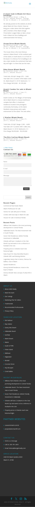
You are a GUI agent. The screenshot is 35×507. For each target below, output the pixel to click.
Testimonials (9, 304)
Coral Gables (9, 371)
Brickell (7, 360)
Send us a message (11, 441)
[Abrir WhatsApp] (30, 502)
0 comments (24, 20)
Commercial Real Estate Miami (13, 206)
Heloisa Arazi (12, 17)
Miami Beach (16, 18)
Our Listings (8, 296)
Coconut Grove (9, 364)
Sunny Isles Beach (10, 327)
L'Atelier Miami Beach (13, 117)
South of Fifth (9, 346)
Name (5, 161)
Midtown (7, 353)
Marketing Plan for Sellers (13, 300)
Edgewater (8, 357)
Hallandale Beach (10, 331)
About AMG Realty (10, 289)
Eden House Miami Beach (14, 69)
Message (6, 175)
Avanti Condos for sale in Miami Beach (17, 90)
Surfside (7, 335)
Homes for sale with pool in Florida (15, 212)
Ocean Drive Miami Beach (15, 44)
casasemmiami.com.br (12, 425)
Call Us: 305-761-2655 (12, 444)
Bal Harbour (8, 320)
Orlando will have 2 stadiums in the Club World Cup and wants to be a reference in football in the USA (17, 243)
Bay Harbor (8, 324)
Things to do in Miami (16, 19)
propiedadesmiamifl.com (12, 429)
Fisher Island (9, 349)
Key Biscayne (9, 368)
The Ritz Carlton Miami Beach (16, 137)
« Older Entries (8, 148)
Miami (7, 342)
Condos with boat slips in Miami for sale (16, 215)
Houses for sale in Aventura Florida (15, 218)
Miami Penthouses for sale (12, 209)
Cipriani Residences (10, 264)
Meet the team (9, 293)
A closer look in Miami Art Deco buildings (17, 15)
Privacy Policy (9, 311)
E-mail (5, 168)
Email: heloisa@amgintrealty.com (15, 448)
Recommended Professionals (14, 307)
